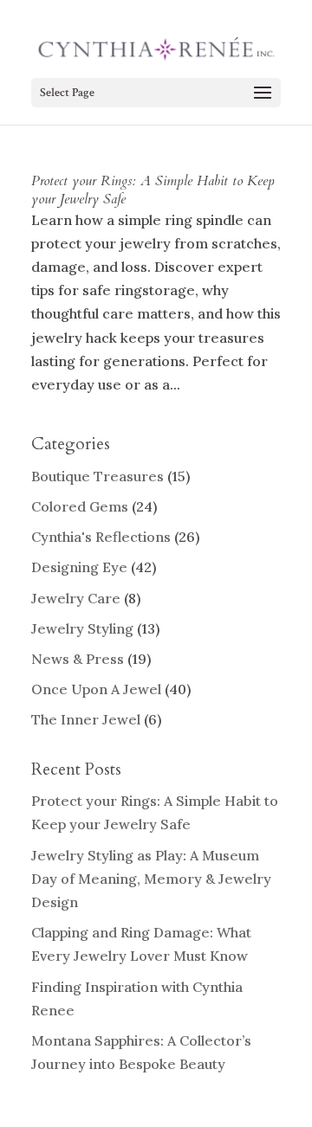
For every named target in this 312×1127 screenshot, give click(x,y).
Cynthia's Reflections (101, 536)
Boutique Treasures (97, 476)
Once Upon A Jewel (96, 689)
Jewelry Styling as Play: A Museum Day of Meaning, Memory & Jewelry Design (151, 879)
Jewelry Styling (82, 628)
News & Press (77, 658)
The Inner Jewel (85, 719)
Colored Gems (79, 506)
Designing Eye (79, 567)
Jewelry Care (75, 598)
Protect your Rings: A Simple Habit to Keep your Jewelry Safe (153, 190)
